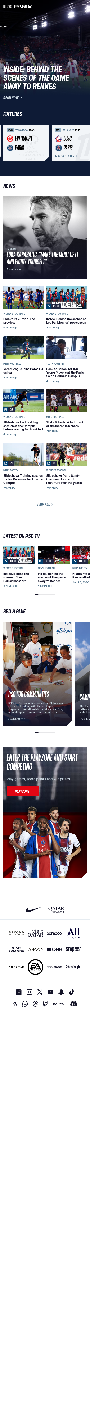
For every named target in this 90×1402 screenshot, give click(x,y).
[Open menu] (84, 6)
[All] (73, 933)
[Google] (73, 967)
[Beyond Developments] (16, 933)
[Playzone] (23, 791)
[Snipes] (73, 949)
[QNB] (54, 949)
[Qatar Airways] (56, 910)
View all (43, 504)
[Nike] (34, 910)
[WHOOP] (35, 949)
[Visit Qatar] (35, 933)
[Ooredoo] (54, 933)
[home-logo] (17, 5)
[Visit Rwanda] (16, 949)
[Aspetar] (16, 967)
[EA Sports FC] (35, 967)
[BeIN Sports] (54, 967)
